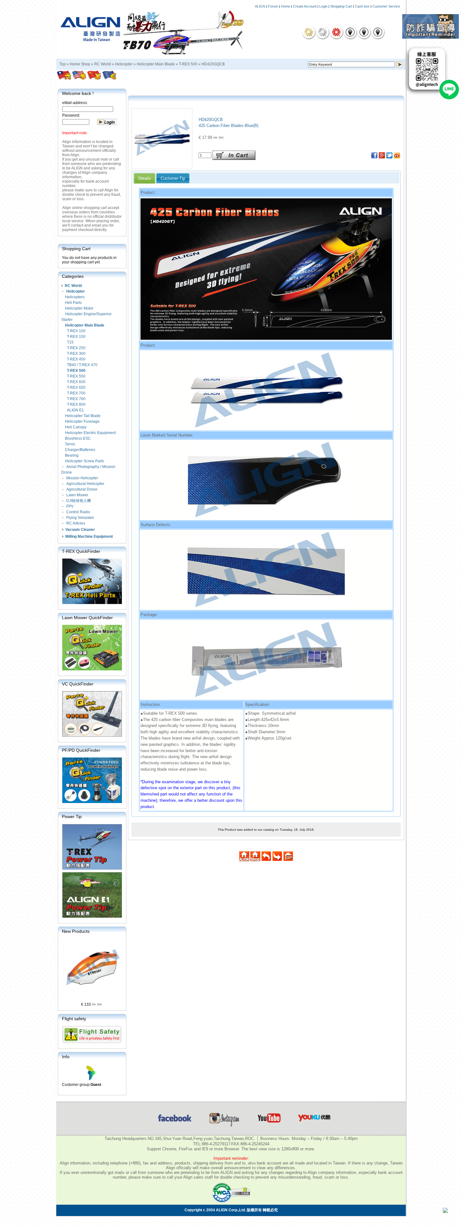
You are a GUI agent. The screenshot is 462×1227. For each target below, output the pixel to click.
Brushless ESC (78, 438)
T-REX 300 (76, 353)
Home (285, 6)
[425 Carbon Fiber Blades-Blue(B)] (162, 167)
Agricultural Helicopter (85, 483)
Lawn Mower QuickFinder (87, 617)
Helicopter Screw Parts (84, 461)
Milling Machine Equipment (89, 536)
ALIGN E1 (75, 410)
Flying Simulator (80, 517)
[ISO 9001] (350, 32)
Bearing (72, 455)
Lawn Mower (77, 495)
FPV (70, 506)
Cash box (362, 6)
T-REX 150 (76, 336)
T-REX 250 (76, 348)
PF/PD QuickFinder (81, 750)
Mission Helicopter (82, 478)
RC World (102, 64)
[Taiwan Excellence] (336, 32)
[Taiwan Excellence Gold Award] (308, 32)
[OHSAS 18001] (377, 32)
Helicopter (124, 64)
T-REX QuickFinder (81, 551)
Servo (70, 444)
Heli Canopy (75, 427)
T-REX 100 (76, 331)
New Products (76, 931)
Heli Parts (73, 302)
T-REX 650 (76, 387)
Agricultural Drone (81, 489)
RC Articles (75, 523)
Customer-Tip (173, 178)
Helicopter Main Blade (156, 64)
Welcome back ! (78, 93)
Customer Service (386, 6)
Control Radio (78, 512)
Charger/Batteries (80, 450)
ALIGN (260, 6)
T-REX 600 (76, 382)
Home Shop (80, 64)
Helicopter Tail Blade (83, 416)
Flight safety (74, 1018)
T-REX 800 (76, 404)
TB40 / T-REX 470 (82, 365)
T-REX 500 (188, 64)
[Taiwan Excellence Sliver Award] (322, 32)
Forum (273, 6)
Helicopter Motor (79, 308)
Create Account (304, 6)
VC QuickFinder (77, 683)
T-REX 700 (76, 393)
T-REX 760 (76, 399)
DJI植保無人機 (78, 500)
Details (144, 178)
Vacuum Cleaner (80, 529)
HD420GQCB (213, 64)
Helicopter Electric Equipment (90, 433)
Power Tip (72, 816)
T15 (70, 342)
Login (323, 6)
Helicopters (75, 297)
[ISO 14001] (364, 32)
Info (65, 1056)
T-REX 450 (76, 359)
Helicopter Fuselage (82, 421)
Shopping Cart (341, 6)
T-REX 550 (76, 376)
